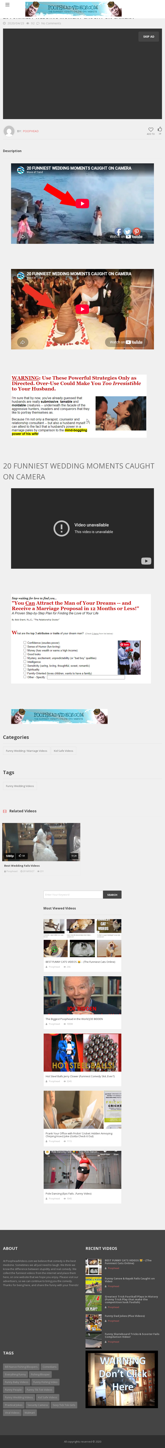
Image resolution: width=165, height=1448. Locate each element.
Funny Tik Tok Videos (39, 1389)
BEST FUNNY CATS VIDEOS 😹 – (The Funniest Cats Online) (80, 962)
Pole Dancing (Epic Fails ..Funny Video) (68, 1193)
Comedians (50, 1367)
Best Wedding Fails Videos (22, 865)
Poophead (31, 131)
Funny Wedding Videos (20, 786)
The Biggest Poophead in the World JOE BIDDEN (74, 1019)
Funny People (13, 1389)
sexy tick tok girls (64, 1405)
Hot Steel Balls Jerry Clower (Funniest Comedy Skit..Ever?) (80, 1076)
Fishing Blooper (40, 1374)
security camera (38, 1405)
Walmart (30, 1412)
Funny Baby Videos (16, 1382)
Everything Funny (15, 1374)
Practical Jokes (14, 1405)
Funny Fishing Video (45, 1382)
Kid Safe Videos (63, 751)
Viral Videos (12, 1412)
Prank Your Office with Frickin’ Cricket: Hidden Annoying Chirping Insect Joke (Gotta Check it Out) (79, 1135)
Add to (151, 134)
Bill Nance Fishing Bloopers (21, 1367)
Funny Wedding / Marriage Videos (26, 751)
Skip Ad (148, 36)
